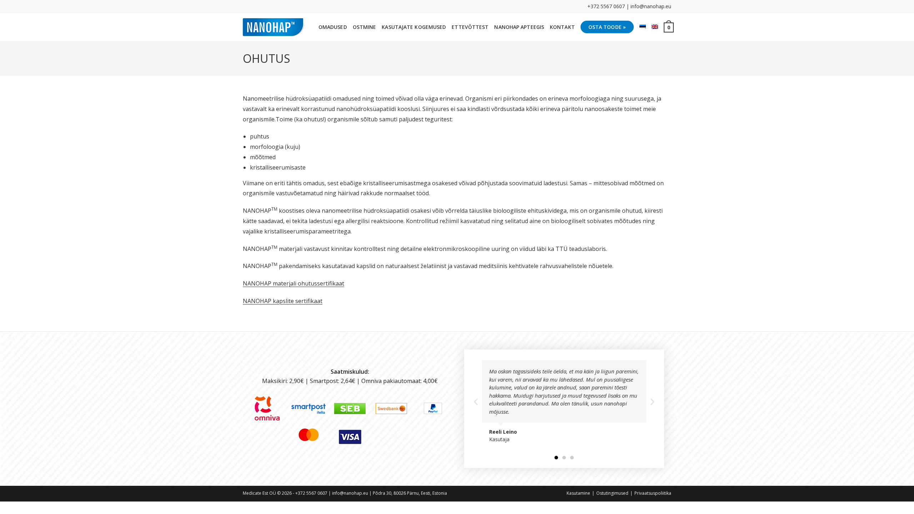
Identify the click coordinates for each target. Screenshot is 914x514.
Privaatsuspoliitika (652, 493)
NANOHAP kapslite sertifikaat (282, 301)
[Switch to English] (655, 27)
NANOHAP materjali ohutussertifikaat (293, 283)
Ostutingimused (612, 493)
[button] (475, 401)
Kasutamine (578, 493)
